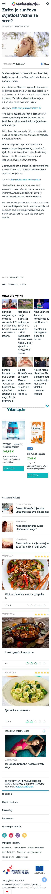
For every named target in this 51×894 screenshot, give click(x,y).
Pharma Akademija (36, 847)
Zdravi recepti (22, 857)
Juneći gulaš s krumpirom (19, 652)
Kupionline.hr (8, 857)
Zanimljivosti (19, 64)
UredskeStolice (8, 852)
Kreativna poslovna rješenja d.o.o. (31, 887)
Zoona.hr (21, 852)
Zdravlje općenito (24, 504)
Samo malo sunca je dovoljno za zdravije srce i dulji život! (32, 545)
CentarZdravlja (25, 3)
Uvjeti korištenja (10, 802)
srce (4, 285)
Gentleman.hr (20, 847)
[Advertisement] (25, 251)
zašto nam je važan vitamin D (26, 107)
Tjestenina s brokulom (17, 710)
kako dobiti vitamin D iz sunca (25, 179)
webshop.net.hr (34, 852)
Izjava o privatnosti (11, 826)
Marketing (7, 810)
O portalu (7, 794)
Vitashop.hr (7, 847)
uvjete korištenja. (24, 786)
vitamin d (13, 285)
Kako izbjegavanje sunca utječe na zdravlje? (29, 527)
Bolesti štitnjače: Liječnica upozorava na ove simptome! (32, 510)
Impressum (7, 818)
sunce (23, 285)
